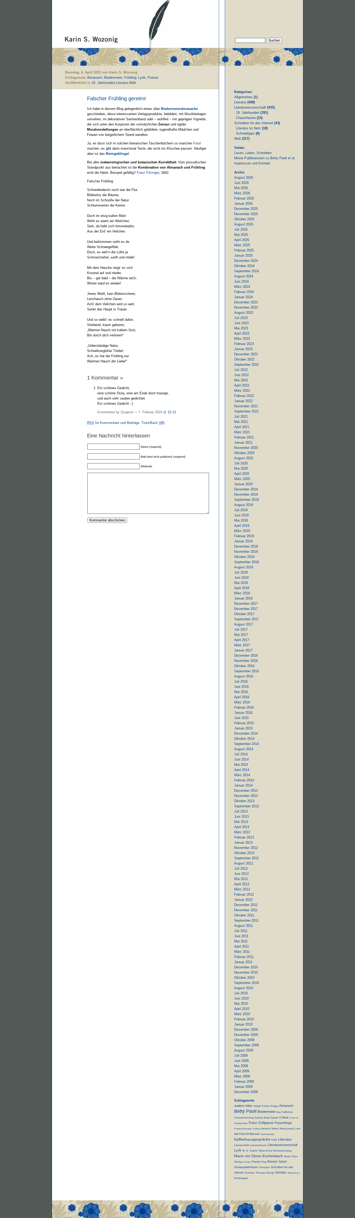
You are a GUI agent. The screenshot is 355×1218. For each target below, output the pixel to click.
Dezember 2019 (246, 489)
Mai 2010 (241, 1004)
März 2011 (242, 952)
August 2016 (243, 676)
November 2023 (246, 307)
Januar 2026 (243, 203)
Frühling (130, 77)
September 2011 (246, 920)
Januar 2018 (243, 598)
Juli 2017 (241, 629)
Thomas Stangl (265, 1172)
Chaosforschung (244, 1117)
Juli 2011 (240, 931)
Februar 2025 (244, 250)
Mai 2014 (241, 765)
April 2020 (241, 474)
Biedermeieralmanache (179, 109)
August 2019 (243, 505)
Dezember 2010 (246, 967)
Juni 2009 (241, 1061)
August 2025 (243, 224)
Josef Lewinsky (267, 1134)
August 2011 (243, 926)
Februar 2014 (244, 780)
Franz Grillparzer (261, 1123)
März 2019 (242, 531)
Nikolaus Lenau (242, 1162)
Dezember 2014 (246, 733)
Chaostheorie (246, 118)
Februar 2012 (244, 894)
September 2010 (246, 983)
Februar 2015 (244, 723)
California (287, 1111)
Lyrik (142, 77)
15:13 (172, 412)
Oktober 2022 (244, 359)
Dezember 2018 (246, 546)
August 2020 (243, 458)
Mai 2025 (241, 235)
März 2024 (242, 287)
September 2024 (246, 271)
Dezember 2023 (246, 302)
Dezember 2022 (246, 354)
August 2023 (243, 313)
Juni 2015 (241, 718)
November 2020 (246, 448)
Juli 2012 (241, 868)
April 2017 (241, 640)
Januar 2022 (243, 401)
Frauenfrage (283, 1122)
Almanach (94, 77)
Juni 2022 (241, 375)
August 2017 (243, 624)
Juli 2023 (241, 318)
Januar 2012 (243, 900)
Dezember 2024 (246, 261)
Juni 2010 (241, 998)
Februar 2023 (244, 344)
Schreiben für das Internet (253, 123)
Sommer (250, 1172)
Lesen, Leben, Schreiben (253, 153)
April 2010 (241, 1009)
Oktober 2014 (244, 739)
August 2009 (243, 1050)
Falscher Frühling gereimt (116, 98)
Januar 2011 (243, 962)
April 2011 (241, 946)
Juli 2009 (241, 1055)
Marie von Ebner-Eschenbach (258, 1156)
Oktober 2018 (244, 557)
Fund (197, 143)
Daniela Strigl (262, 1117)
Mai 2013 (241, 822)
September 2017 (246, 619)
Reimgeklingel (117, 154)
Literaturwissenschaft (250, 107)
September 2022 (246, 365)
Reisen (272, 1161)
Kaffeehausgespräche (252, 1139)
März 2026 (242, 193)
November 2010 (246, 972)
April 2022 (241, 385)
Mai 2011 (241, 941)
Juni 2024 (241, 281)
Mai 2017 (241, 635)
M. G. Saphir (250, 1150)
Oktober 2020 (244, 453)
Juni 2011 (241, 936)
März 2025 (242, 245)
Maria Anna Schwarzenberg (275, 1150)
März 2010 (242, 1014)
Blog (278, 1112)
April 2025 (241, 240)
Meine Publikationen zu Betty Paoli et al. (264, 158)
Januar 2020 (243, 484)
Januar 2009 (243, 1087)
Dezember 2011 (246, 905)
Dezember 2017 (246, 603)
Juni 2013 (241, 816)
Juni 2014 (241, 759)
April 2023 (241, 333)
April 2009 (241, 1071)
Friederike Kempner (243, 1128)
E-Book (284, 1117)
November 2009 (246, 1035)
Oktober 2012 (244, 853)
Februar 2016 (244, 707)
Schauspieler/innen (246, 1167)
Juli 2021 (241, 416)
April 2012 (241, 884)
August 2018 (243, 567)
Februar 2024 (244, 292)
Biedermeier (113, 77)
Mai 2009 (241, 1066)
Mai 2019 (241, 520)
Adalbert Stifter (243, 1105)
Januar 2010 (243, 1024)
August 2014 (243, 749)
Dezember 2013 (246, 791)
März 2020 (242, 479)
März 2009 (242, 1076)
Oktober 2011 (244, 915)
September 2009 (246, 1045)
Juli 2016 (241, 681)
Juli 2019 (241, 510)
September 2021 (246, 411)
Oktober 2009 (244, 1040)
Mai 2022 (241, 380)
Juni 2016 (241, 687)
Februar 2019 (244, 536)
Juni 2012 (241, 874)
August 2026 (243, 177)
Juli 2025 (241, 229)
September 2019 (246, 500)
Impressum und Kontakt (252, 163)
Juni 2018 (241, 578)
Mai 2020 (241, 468)
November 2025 (246, 214)
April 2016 (241, 697)
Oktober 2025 (244, 219)
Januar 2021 (243, 442)
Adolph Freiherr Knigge (266, 1106)
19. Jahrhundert (103, 83)
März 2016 (242, 702)
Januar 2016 (243, 713)
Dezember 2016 (246, 655)
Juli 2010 (241, 993)
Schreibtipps (245, 133)
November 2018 (246, 552)
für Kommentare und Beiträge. (113, 423)
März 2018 (242, 593)
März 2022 (242, 390)
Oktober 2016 (244, 666)
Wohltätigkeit (241, 1178)
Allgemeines (243, 97)
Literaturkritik (241, 1145)
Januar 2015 (243, 728)
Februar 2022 (244, 396)
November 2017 (246, 609)
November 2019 (246, 494)
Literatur (122, 83)
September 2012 (246, 858)
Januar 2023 (243, 349)
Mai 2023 (241, 328)
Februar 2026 (244, 198)
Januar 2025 (243, 255)
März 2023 (242, 339)
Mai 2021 (241, 422)
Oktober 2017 (244, 614)
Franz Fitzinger (148, 173)
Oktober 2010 (244, 978)
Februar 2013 (244, 837)
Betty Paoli (245, 1111)
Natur (295, 1156)
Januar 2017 (243, 650)
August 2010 (243, 988)
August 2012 (243, 863)
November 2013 (246, 796)
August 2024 (243, 276)
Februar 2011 (244, 957)
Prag (263, 1162)
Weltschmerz (294, 1173)
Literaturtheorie (258, 1145)
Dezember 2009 (246, 1029)
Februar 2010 (244, 1019)
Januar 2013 (243, 842)
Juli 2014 (241, 754)
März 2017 (242, 645)
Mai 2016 (241, 692)
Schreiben (264, 1167)
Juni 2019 (241, 515)
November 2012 (246, 848)
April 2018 (241, 588)
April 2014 (241, 770)
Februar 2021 (244, 437)
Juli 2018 (241, 572)
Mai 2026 (241, 188)
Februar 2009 (244, 1081)
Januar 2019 (243, 541)
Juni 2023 (241, 323)
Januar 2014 (243, 785)
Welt (132, 83)
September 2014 (246, 744)
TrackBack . (153, 423)
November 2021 (246, 406)
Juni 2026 (241, 183)
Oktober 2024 (244, 266)
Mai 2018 (241, 583)
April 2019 (241, 526)
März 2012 (242, 889)
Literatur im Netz (248, 128)
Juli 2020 (241, 463)
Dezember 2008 (246, 1092)
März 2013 (242, 832)
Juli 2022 (241, 370)
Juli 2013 (241, 811)
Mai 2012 (241, 879)
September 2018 (246, 562)
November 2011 (246, 910)
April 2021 (241, 427)
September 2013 (246, 806)
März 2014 (242, 775)
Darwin (274, 1117)
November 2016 (246, 661)
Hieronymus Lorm (290, 1128)
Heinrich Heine (270, 1128)
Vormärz (281, 1172)
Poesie (153, 77)
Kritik (274, 1139)
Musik (287, 1156)
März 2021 (242, 432)
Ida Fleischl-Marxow (247, 1133)
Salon (283, 1161)
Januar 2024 (243, 297)
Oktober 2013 (244, 801)
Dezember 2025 (246, 209)
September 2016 (246, 671)
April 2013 (241, 827)
